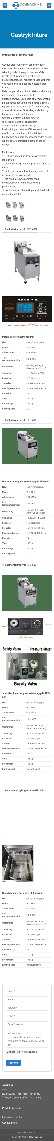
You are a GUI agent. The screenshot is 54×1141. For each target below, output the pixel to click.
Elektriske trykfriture (12, 1117)
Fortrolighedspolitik (27, 1132)
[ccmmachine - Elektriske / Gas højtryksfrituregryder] (27, 5)
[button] (5, 5)
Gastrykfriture (9, 1122)
